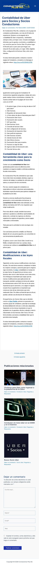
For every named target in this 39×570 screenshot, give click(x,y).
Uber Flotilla (13, 301)
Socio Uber (20, 462)
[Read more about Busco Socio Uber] (16, 445)
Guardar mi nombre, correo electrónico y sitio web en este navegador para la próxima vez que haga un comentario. (19, 538)
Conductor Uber (21, 391)
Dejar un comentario (8, 28)
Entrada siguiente (19, 357)
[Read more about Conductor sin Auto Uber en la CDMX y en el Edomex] (19, 409)
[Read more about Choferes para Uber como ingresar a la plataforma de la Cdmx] (19, 377)
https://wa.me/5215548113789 (23, 62)
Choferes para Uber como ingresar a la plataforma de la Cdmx (19, 388)
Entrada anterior (19, 353)
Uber (16, 270)
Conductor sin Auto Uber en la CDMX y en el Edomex (19, 423)
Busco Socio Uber (11, 460)
